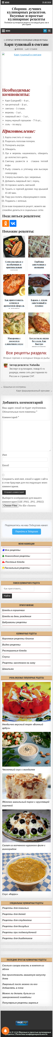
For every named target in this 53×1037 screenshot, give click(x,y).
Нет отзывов (32, 49)
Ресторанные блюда (14, 650)
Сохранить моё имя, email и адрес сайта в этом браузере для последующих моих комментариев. (25, 483)
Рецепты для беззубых (15, 926)
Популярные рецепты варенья (20, 1002)
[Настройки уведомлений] (5, 1031)
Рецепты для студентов (17, 920)
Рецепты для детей (14, 914)
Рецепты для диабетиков (17, 938)
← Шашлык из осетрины (13, 387)
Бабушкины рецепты (14, 622)
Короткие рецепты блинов (18, 638)
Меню (7, 2)
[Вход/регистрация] (45, 30)
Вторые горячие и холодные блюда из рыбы (27, 40)
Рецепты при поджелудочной (19, 932)
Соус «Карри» (10, 894)
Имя (4, 455)
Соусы (6, 656)
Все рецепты (12, 550)
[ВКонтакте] (13, 223)
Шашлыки (8, 669)
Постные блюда (14, 562)
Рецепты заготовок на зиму (18, 662)
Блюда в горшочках (13, 610)
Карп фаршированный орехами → (34, 390)
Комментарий (10, 417)
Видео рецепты (11, 644)
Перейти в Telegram (26, 531)
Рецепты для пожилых (15, 908)
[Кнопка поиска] (49, 30)
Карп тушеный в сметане (26, 44)
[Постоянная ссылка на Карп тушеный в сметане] (26, 69)
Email (5, 465)
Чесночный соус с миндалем (18, 769)
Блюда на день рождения (16, 616)
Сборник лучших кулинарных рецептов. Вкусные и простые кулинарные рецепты (26, 13)
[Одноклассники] (5, 223)
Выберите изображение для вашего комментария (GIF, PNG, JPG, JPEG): (23, 500)
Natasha (20, 49)
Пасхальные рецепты (17, 568)
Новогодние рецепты (17, 556)
